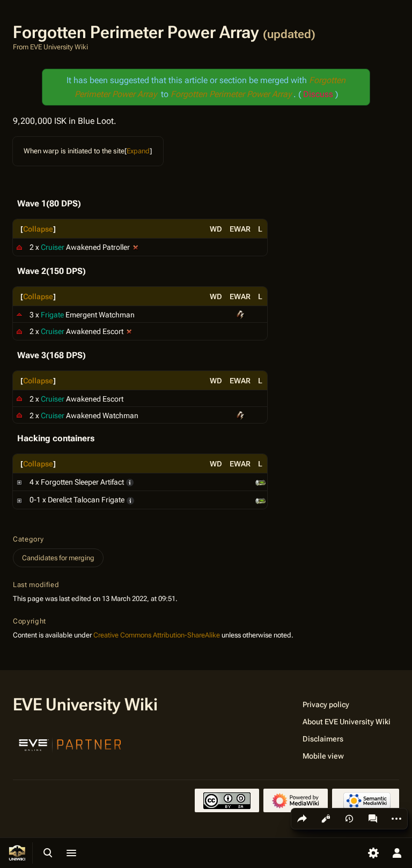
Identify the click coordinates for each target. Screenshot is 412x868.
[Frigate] (19, 314)
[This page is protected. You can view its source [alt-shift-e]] (325, 818)
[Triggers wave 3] (129, 331)
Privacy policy (326, 704)
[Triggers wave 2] (135, 247)
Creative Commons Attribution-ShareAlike (156, 635)
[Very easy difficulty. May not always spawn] (130, 499)
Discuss (318, 94)
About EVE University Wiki (347, 721)
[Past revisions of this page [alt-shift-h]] (349, 818)
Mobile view (323, 756)
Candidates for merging (58, 558)
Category (28, 539)
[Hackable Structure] (19, 482)
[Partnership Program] (70, 743)
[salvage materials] (261, 482)
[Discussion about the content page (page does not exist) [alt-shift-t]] (373, 818)
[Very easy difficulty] (130, 482)
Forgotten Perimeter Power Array (232, 94)
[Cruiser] (19, 247)
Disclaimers (323, 739)
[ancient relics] (261, 499)
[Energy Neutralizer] (240, 314)
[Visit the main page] (17, 853)
